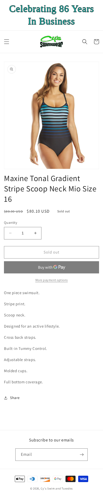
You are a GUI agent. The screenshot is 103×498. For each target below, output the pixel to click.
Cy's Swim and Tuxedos (57, 488)
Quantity (10, 222)
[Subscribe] (81, 454)
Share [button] (15, 397)
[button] (6, 42)
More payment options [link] (51, 280)
